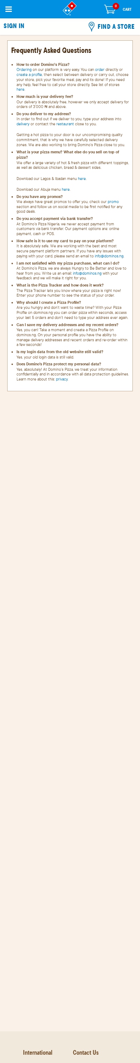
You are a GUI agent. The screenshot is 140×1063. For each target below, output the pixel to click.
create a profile (29, 74)
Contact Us (86, 1052)
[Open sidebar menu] (8, 9)
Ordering (24, 69)
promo (113, 201)
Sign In (14, 26)
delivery (23, 123)
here (20, 89)
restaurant (65, 123)
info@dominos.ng (109, 255)
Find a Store (116, 26)
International (37, 1052)
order (99, 69)
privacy (61, 379)
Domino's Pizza (70, 8)
